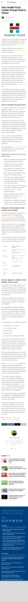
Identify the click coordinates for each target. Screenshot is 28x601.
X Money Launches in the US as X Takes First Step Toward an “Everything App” (17, 497)
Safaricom (4, 419)
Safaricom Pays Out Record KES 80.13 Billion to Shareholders (17, 489)
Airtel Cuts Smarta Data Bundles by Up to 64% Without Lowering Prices (17, 460)
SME (10, 419)
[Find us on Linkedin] (17, 520)
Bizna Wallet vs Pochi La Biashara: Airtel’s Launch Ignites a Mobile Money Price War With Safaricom (17, 475)
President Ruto (21, 84)
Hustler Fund (19, 45)
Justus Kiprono (10, 17)
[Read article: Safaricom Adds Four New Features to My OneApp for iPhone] (4, 468)
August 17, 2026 (12, 470)
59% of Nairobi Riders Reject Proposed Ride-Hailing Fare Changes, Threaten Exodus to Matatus (12, 559)
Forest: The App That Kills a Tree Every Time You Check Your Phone (14, 544)
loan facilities (17, 109)
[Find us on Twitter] (6, 520)
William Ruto (16, 419)
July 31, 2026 (11, 492)
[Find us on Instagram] (10, 520)
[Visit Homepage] (11, 2)
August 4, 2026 (12, 478)
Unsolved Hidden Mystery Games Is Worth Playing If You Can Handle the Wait (13, 548)
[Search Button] (26, 2)
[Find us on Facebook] (2, 520)
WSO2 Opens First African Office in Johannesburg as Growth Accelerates (11, 576)
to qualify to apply (18, 147)
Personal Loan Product (19, 50)
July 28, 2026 (12, 500)
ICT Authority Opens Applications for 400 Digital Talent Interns (12, 580)
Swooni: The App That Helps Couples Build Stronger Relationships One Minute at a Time (14, 541)
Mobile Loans (16, 417)
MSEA (15, 189)
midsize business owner (8, 217)
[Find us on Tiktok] (20, 520)
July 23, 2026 (7, 19)
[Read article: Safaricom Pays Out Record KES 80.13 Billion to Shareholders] (4, 490)
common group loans (11, 363)
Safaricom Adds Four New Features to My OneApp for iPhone (17, 467)
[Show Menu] (2, 2)
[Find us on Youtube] (13, 520)
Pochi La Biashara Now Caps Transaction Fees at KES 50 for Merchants (16, 483)
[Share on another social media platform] (24, 424)
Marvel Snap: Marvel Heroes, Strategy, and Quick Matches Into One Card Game (14, 537)
